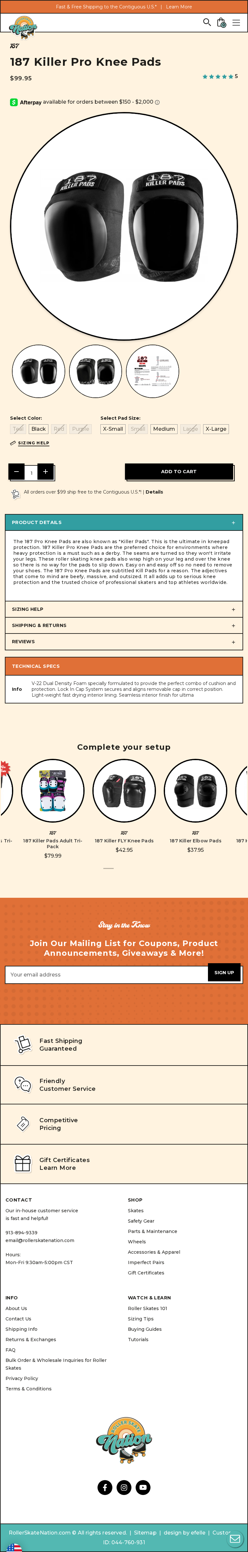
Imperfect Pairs (146, 1262)
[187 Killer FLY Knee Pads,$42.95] (124, 790)
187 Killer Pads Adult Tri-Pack (52, 844)
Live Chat (235, 1539)
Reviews (23, 642)
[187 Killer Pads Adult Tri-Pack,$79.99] (52, 790)
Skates (136, 1211)
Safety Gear (141, 1221)
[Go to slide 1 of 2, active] (108, 872)
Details (154, 492)
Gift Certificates (146, 1273)
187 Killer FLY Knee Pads (124, 841)
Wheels (137, 1242)
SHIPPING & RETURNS (39, 625)
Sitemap (145, 1533)
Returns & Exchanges (30, 1339)
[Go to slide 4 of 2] (139, 872)
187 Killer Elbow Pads (195, 841)
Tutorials (138, 1339)
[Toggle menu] (236, 23)
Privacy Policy (21, 1378)
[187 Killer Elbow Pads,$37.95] (195, 790)
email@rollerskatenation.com (39, 1240)
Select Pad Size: (120, 418)
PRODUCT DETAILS (37, 522)
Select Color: (26, 418)
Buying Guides (145, 1329)
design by (177, 1533)
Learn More (179, 7)
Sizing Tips (141, 1319)
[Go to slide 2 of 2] (119, 872)
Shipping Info (21, 1329)
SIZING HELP (28, 609)
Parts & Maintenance (152, 1231)
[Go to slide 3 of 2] (129, 872)
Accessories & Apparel (154, 1252)
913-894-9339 (21, 1233)
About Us (16, 1308)
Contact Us (18, 1319)
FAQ (10, 1350)
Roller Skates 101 (147, 1308)
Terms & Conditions (28, 1389)
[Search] (207, 22)
